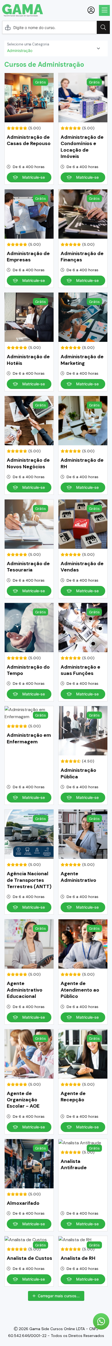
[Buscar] (103, 27)
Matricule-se (33, 177)
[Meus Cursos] (91, 10)
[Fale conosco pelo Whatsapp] (101, 1321)
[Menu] (104, 10)
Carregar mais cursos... (59, 1295)
